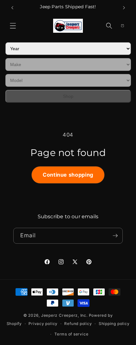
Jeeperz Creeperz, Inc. (64, 315)
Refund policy (78, 323)
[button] (13, 25)
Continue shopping (68, 175)
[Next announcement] (124, 8)
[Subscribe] (115, 235)
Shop (68, 96)
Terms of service (71, 334)
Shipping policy (114, 323)
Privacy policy (43, 323)
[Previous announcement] (12, 8)
